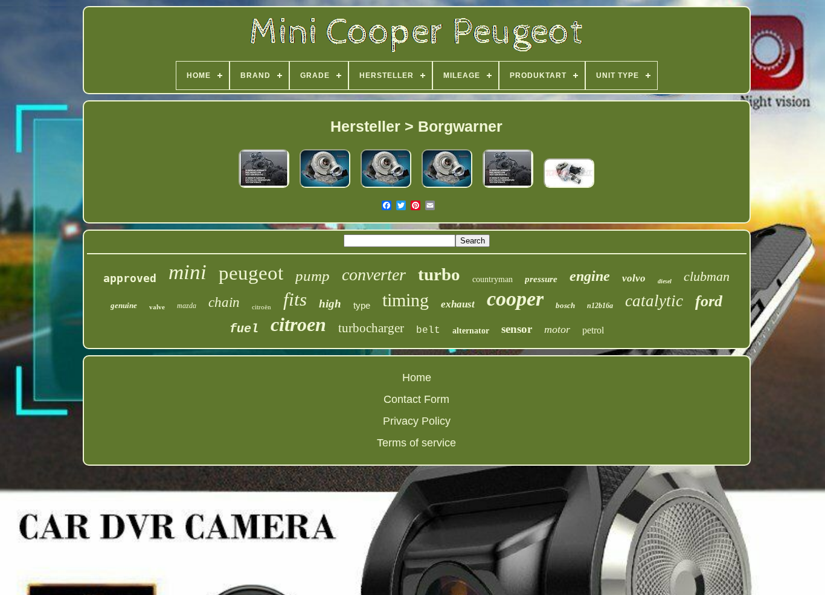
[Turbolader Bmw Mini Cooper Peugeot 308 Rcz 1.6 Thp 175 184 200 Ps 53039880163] (508, 188)
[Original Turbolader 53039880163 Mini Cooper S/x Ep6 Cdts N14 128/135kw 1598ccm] (386, 188)
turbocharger (371, 328)
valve (157, 306)
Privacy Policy (417, 421)
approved (129, 278)
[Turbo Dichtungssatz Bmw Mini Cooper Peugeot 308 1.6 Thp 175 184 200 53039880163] (264, 188)
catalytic (654, 301)
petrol (593, 330)
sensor (516, 329)
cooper (515, 299)
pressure (541, 279)
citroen (298, 324)
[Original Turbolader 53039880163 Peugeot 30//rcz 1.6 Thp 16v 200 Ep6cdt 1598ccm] (325, 188)
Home (416, 377)
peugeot (251, 273)
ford (708, 301)
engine (590, 276)
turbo (439, 274)
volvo (634, 278)
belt (428, 330)
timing (405, 300)
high (330, 303)
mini (188, 272)
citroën (261, 306)
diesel (665, 281)
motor (557, 329)
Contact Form (416, 399)
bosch (565, 305)
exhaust (458, 304)
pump (312, 276)
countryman (492, 279)
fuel (244, 329)
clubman (707, 276)
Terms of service (416, 443)
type (361, 305)
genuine (124, 305)
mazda (186, 305)
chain (224, 302)
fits (295, 299)
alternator (470, 330)
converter (374, 274)
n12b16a (600, 305)
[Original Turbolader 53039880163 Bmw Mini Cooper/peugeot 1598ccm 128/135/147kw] (447, 188)
